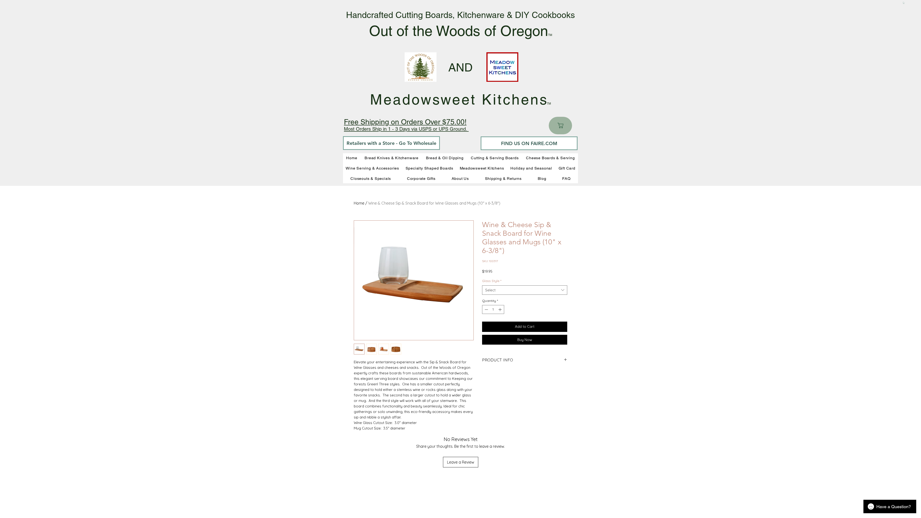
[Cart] (560, 125)
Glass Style (491, 281)
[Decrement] (486, 309)
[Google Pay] (524, 353)
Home (359, 203)
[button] (904, 3)
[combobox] (524, 290)
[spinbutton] (493, 309)
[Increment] (500, 309)
